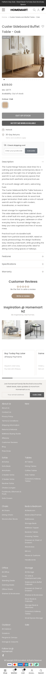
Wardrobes (29, 547)
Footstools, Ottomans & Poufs (11, 493)
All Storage (29, 572)
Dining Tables (30, 466)
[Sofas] (11, 329)
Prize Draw (6, 451)
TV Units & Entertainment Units (33, 577)
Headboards (30, 560)
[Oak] (5, 105)
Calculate (31, 151)
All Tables (29, 462)
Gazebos (6, 633)
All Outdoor (6, 629)
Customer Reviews (10, 442)
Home (4, 17)
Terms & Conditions (10, 421)
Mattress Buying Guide (11, 434)
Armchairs (6, 470)
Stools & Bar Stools (10, 519)
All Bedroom (30, 510)
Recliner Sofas (8, 483)
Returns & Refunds (9, 429)
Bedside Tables (31, 532)
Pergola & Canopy (9, 637)
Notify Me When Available (23, 123)
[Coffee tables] (34, 329)
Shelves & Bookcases (11, 593)
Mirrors (28, 551)
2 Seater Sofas (8, 475)
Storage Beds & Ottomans (31, 606)
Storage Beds (30, 523)
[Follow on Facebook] (3, 655)
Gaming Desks (8, 585)
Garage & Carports (10, 642)
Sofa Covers (7, 498)
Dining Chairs (7, 515)
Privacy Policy (7, 416)
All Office (5, 572)
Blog (4, 447)
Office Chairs (7, 589)
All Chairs (6, 510)
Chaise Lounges (8, 488)
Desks (4, 576)
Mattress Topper (32, 528)
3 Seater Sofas (8, 479)
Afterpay (5, 438)
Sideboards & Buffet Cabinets (33, 583)
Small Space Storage (34, 618)
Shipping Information (10, 425)
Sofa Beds (6, 466)
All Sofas (5, 462)
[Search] (34, 10)
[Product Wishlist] (43, 29)
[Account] (38, 10)
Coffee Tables (31, 470)
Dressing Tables (31, 536)
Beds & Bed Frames (33, 515)
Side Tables (30, 475)
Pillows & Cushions (32, 555)
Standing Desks (8, 580)
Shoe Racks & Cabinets (30, 600)
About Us (5, 408)
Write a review (23, 296)
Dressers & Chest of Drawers (33, 541)
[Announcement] (23, 3)
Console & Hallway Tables (33, 480)
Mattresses (29, 519)
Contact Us (6, 412)
